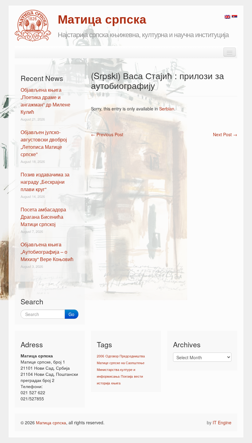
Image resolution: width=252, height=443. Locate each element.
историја (103, 383)
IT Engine (222, 422)
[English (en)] (227, 16)
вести (138, 376)
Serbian (166, 109)
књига (115, 383)
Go (71, 314)
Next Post (225, 134)
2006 (100, 356)
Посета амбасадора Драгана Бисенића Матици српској (43, 217)
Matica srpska (33, 26)
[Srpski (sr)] (234, 16)
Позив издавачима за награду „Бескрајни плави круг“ (45, 182)
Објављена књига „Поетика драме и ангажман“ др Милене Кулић (45, 100)
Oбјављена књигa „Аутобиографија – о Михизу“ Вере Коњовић (47, 252)
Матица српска (51, 422)
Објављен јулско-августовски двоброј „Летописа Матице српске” (44, 143)
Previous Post (107, 134)
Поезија (127, 376)
